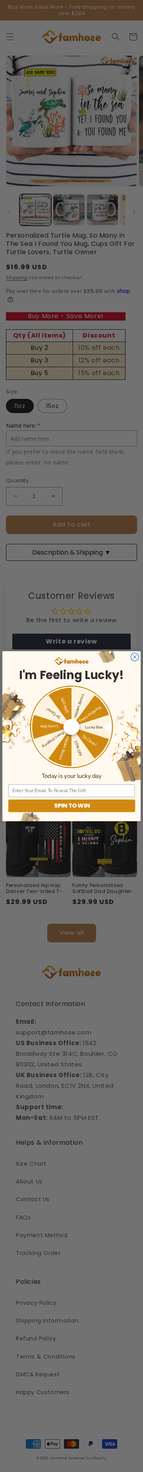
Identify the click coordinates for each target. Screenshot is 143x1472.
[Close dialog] (135, 657)
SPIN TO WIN (72, 806)
